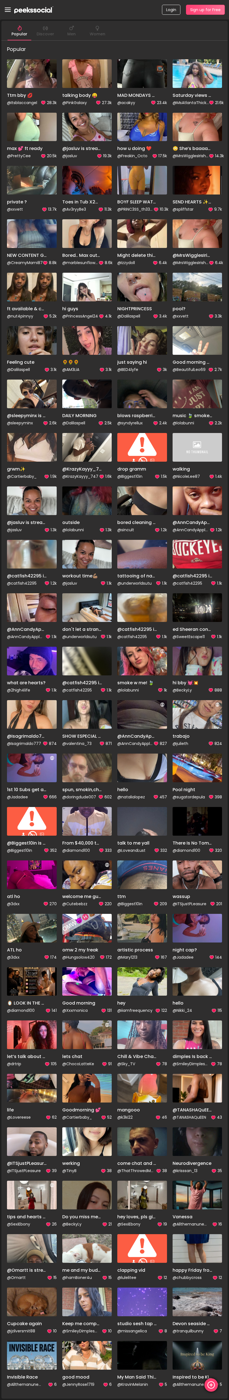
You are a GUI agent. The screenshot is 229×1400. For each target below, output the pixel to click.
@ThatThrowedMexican (135, 1170)
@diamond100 (76, 850)
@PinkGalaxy (74, 102)
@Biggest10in (129, 476)
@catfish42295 (22, 583)
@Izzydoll (126, 262)
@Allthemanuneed (191, 1224)
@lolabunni (183, 423)
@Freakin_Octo (132, 156)
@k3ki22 (125, 1117)
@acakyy (126, 102)
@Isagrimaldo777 (24, 743)
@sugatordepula (189, 797)
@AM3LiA (70, 369)
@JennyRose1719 (78, 1384)
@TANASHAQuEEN (189, 1117)
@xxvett (15, 209)
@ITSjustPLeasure (189, 904)
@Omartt (16, 1277)
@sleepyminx (20, 423)
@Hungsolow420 (78, 957)
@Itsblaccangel (22, 102)
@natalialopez (131, 797)
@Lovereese (19, 1117)
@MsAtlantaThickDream (191, 102)
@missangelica (132, 1331)
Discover (45, 34)
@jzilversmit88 (21, 1331)
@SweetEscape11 (189, 636)
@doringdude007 (79, 797)
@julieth (180, 743)
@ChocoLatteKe (78, 1064)
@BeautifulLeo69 (189, 369)
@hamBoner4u (77, 1277)
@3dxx (13, 904)
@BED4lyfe (127, 369)
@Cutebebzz (74, 904)
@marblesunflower (80, 262)
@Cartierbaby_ (22, 476)
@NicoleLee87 (186, 476)
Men (71, 34)
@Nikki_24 (182, 1010)
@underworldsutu (134, 583)
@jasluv (69, 156)
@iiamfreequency (134, 1010)
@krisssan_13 (185, 1170)
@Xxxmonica (75, 1010)
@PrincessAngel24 (80, 316)
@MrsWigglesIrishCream (191, 156)
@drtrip (14, 1064)
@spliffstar (183, 209)
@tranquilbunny (188, 1331)
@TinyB (69, 1170)
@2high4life (18, 690)
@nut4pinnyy (20, 316)
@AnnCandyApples (191, 530)
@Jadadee (17, 797)
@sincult (125, 530)
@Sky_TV (126, 1064)
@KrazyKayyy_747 (80, 476)
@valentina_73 (77, 743)
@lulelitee (126, 1277)
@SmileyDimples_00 (191, 1064)
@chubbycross (187, 1277)
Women (97, 34)
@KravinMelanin (132, 1384)
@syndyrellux (130, 423)
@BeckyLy (182, 690)
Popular (19, 34)
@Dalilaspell (128, 316)
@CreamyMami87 (25, 262)
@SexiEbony (18, 1224)
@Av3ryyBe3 (74, 209)
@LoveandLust (131, 850)
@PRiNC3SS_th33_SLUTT (135, 209)
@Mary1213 (127, 957)
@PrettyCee (19, 156)
